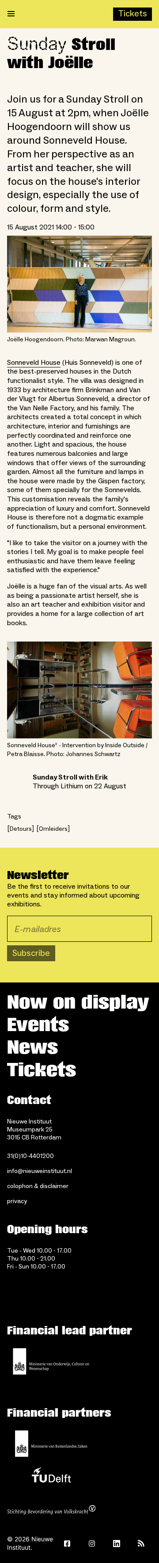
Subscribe (31, 953)
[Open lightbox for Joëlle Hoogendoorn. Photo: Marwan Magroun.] (79, 284)
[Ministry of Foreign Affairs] (51, 1443)
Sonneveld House (34, 362)
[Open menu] (11, 14)
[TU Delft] (51, 1477)
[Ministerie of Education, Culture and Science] (51, 1361)
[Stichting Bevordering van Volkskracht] (51, 1511)
